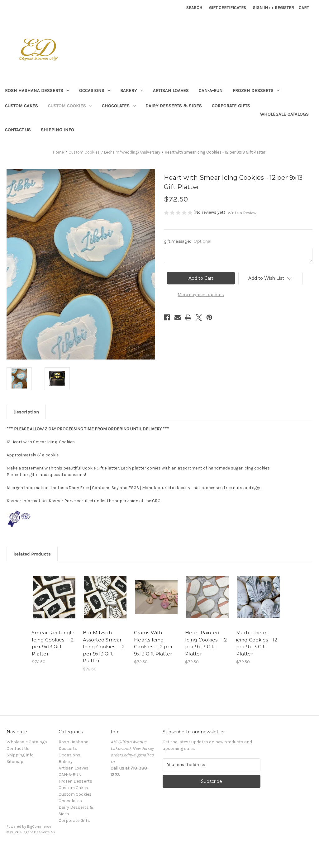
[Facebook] (167, 317)
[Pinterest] (209, 317)
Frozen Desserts (253, 90)
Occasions (91, 90)
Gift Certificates (227, 7)
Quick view (49, 589)
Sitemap (15, 761)
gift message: (187, 241)
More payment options (201, 294)
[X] (199, 317)
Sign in (260, 7)
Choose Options (54, 602)
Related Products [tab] (32, 554)
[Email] (177, 317)
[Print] (188, 317)
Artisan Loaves (171, 90)
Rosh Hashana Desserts (34, 90)
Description (26, 412)
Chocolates (116, 105)
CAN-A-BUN (211, 90)
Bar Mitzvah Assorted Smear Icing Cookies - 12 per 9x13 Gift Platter (104, 647)
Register (284, 7)
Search (194, 7)
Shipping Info (57, 129)
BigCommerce (39, 826)
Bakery (128, 90)
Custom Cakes (21, 105)
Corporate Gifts (231, 105)
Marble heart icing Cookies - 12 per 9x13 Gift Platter (257, 643)
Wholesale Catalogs (284, 114)
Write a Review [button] (242, 213)
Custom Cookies (67, 105)
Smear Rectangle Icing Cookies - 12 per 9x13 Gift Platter (53, 643)
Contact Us (18, 129)
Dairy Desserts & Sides (173, 105)
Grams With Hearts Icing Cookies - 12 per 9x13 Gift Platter (153, 643)
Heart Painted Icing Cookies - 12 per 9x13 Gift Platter (206, 643)
